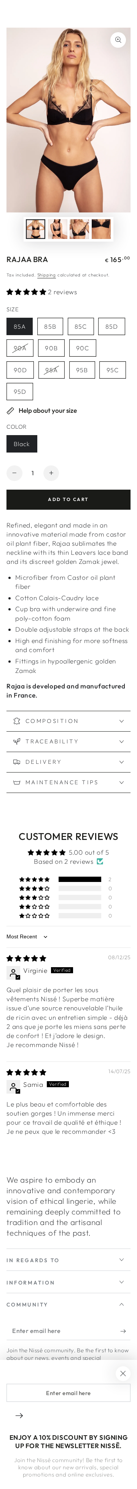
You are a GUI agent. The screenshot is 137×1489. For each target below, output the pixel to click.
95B (85, 372)
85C (84, 329)
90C (86, 350)
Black (25, 446)
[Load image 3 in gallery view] (79, 229)
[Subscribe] (125, 1331)
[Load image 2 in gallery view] (57, 229)
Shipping (46, 275)
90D (23, 372)
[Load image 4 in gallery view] (101, 229)
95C (116, 372)
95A (55, 372)
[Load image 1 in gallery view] (35, 229)
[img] (26, 958)
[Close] (123, 1373)
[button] (27, 292)
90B (55, 350)
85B (53, 329)
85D (115, 329)
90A (23, 350)
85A (23, 329)
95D (23, 394)
